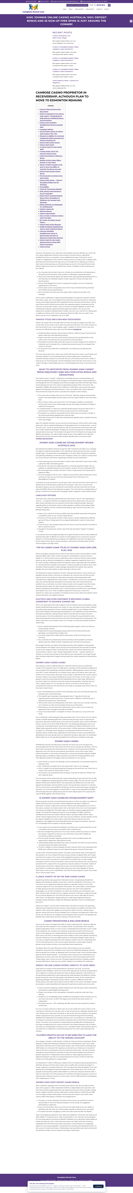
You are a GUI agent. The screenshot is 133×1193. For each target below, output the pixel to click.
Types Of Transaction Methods (51, 189)
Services (99, 9)
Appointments (90, 9)
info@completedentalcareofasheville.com (66, 1)
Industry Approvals (47, 209)
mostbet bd (77, 329)
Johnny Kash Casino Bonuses (50, 224)
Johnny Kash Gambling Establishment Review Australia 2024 (51, 125)
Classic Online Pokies (47, 213)
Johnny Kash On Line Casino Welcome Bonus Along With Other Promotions (50, 242)
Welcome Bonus (46, 211)
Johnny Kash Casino (47, 145)
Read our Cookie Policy (67, 1189)
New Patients (79, 9)
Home (64, 9)
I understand (98, 1186)
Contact (106, 9)
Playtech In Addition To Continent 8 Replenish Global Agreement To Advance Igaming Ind (52, 138)
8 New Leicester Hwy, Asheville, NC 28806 (94, 1)
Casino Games (45, 247)
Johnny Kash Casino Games (50, 142)
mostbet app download (44, 438)
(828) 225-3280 (31, 1)
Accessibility (44, 187)
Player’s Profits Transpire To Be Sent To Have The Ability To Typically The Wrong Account (51, 167)
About (71, 9)
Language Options (46, 129)
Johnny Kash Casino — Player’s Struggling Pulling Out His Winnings (51, 182)
